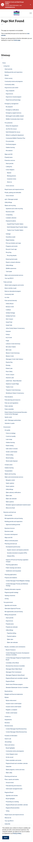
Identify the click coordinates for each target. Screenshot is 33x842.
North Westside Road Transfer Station (17, 227)
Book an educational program (13, 291)
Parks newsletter (9, 409)
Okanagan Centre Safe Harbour (14, 359)
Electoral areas (9, 725)
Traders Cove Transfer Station (15, 230)
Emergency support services (13, 113)
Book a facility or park (10, 288)
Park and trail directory (11, 300)
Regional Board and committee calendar (17, 678)
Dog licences (9, 93)
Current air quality (11, 436)
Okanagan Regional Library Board (15, 675)
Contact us (8, 716)
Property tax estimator (12, 627)
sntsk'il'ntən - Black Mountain (14, 380)
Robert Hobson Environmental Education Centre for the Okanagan (16, 413)
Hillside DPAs (11, 556)
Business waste (10, 211)
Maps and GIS (8, 154)
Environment (7, 427)
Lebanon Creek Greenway (13, 343)
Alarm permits (8, 69)
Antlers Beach (10, 303)
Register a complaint (11, 709)
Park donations (9, 396)
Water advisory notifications (13, 492)
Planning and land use (11, 543)
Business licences (10, 528)
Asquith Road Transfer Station (15, 224)
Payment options (11, 636)
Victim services (10, 185)
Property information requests (13, 589)
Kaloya (8, 334)
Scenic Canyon (10, 374)
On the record (9, 757)
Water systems (10, 501)
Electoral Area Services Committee (15, 666)
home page (17, 40)
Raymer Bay (9, 362)
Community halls (9, 294)
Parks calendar (9, 406)
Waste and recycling (10, 205)
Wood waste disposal (11, 461)
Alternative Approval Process (12, 608)
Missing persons (11, 176)
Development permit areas (13, 546)
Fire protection (9, 122)
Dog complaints (10, 90)
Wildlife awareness (11, 268)
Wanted (9, 172)
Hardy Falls (9, 325)
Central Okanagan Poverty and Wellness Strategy (17, 584)
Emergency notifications (12, 109)
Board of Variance (11, 650)
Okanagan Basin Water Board (14, 669)
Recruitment (9, 150)
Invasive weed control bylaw (13, 706)
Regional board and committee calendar (17, 763)
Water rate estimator (11, 498)
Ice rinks (7, 297)
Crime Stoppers (10, 169)
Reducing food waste (11, 259)
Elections (7, 722)
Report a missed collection (13, 262)
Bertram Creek (10, 306)
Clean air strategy (10, 433)
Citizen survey (8, 78)
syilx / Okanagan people (11, 199)
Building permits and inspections (13, 72)
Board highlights (10, 748)
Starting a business (10, 595)
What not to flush (10, 508)
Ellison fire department (12, 126)
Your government (8, 602)
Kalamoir (8, 331)
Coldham (8, 309)
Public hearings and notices (13, 567)
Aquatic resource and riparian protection (18, 550)
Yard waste (9, 271)
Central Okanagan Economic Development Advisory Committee (17, 653)
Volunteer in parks (10, 423)
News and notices (9, 745)
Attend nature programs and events (14, 285)
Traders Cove (9, 387)
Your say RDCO (9, 278)
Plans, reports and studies (12, 779)
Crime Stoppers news (12, 754)
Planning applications (12, 564)
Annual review (10, 782)
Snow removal (10, 195)
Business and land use (10, 512)
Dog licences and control (11, 87)
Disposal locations (11, 221)
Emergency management (11, 103)
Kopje (7, 340)
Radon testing (9, 445)
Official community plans (11, 540)
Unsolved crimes (11, 179)
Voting (7, 811)
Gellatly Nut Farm (10, 316)
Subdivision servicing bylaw (13, 571)
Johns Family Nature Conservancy (15, 328)
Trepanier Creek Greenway (13, 390)
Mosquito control (10, 480)
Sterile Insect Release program (14, 684)
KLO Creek (9, 337)
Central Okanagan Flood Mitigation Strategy (18, 580)
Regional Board (10, 681)
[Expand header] (30, 13)
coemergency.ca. (10, 7)
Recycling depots (11, 255)
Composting (9, 214)
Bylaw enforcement (11, 700)
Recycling (8, 252)
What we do (8, 817)
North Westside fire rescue (13, 132)
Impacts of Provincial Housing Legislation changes (17, 560)
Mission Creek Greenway (13, 353)
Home (4, 63)
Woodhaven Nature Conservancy (15, 393)
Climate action (9, 464)
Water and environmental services (14, 275)
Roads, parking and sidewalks (13, 192)
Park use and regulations (11, 403)
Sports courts (8, 417)
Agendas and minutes (11, 605)
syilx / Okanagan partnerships (13, 420)
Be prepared (9, 106)
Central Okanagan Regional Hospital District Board (18, 658)
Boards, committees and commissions (15, 646)
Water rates (9, 495)
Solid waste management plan (14, 788)
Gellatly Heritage (10, 313)
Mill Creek (8, 350)
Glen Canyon (9, 319)
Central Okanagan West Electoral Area (16, 732)
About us (9, 182)
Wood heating (9, 458)
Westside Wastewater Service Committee (17, 687)
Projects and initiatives (11, 577)
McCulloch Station (11, 346)
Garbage (8, 234)
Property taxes (9, 157)
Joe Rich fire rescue (11, 129)
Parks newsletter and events (13, 760)
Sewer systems (10, 486)
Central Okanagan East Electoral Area (16, 729)
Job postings (8, 741)
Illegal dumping (10, 240)
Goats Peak (9, 322)
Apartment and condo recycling (14, 208)
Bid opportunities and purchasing (14, 518)
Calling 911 (9, 166)
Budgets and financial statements (14, 694)
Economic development (11, 534)
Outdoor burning (10, 147)
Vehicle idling (9, 454)
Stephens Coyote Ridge (12, 384)
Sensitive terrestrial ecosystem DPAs (17, 553)
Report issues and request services (14, 189)
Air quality (7, 430)
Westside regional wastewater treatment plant (18, 504)
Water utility (9, 772)
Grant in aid (8, 738)
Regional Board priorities (12, 808)
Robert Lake (9, 368)
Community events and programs (14, 81)
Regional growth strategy (11, 592)
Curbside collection (11, 217)
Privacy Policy (17, 833)
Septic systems (10, 483)
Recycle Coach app (11, 249)
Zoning (7, 598)
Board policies (9, 691)
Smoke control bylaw (11, 451)
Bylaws (7, 75)
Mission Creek (10, 356)
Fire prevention (10, 141)
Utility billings (8, 202)
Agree (5, 837)
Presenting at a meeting (12, 801)
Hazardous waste (10, 237)
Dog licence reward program (13, 97)
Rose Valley (9, 371)
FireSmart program (11, 144)
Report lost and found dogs (13, 100)
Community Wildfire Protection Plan (15, 138)
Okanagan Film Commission (13, 672)
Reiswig (8, 365)
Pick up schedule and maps (13, 243)
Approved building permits (13, 524)
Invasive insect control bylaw (13, 703)
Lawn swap (9, 439)
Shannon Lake (10, 377)
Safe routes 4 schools (12, 448)
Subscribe (8, 766)
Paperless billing (11, 633)
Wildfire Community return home (14, 119)
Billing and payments (10, 614)
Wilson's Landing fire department (15, 135)
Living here (7, 66)
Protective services (10, 160)
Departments (8, 719)
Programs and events (11, 246)
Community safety (9, 84)
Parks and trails (8, 282)
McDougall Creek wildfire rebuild (15, 116)
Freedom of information (11, 735)
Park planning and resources (12, 400)
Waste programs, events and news (15, 769)
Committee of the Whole (12, 662)
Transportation (9, 471)
